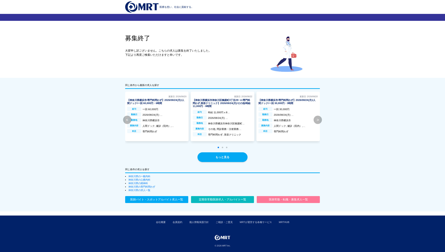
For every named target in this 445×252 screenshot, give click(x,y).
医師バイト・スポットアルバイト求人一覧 (156, 199)
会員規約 (177, 222)
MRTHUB (284, 222)
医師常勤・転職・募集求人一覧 (288, 199)
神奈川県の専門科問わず (141, 186)
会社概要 (161, 222)
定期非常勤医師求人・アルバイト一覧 (222, 199)
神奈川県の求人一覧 (139, 190)
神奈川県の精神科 (138, 183)
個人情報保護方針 (199, 222)
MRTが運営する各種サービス (256, 222)
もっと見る (222, 157)
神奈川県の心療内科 (139, 179)
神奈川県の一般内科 (139, 176)
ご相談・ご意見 (224, 222)
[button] (218, 147)
